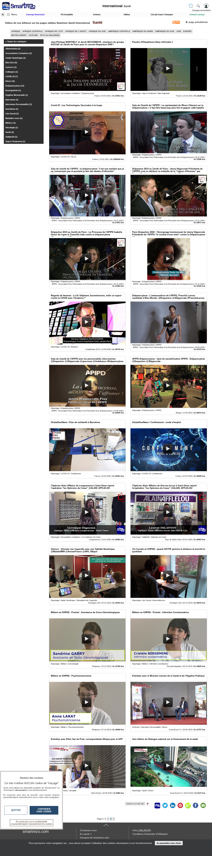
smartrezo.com (36, 831)
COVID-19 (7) (11, 76)
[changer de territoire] (190, 5)
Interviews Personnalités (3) (18, 104)
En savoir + (86, 834)
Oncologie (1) (11, 127)
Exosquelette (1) (13, 90)
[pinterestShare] (180, 805)
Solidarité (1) (11, 137)
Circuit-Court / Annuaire (162, 14)
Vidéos (127, 14)
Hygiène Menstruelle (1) (16, 95)
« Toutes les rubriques (15, 41)
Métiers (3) (10, 123)
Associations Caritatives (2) (18, 53)
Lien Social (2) (12, 114)
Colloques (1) (11, 72)
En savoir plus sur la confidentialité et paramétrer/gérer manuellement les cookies (31, 823)
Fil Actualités (67, 14)
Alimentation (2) (12, 49)
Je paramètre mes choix (169, 843)
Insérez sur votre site (135, 804)
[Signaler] (149, 805)
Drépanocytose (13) (14, 86)
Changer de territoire (201, 10)
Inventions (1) (11, 109)
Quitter (16, 810)
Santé (96, 22)
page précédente (198, 22)
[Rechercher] (198, 5)
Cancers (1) (11, 67)
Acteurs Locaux (197, 14)
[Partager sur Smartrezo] (157, 805)
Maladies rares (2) (14, 118)
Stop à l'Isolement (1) (15, 141)
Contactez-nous (88, 830)
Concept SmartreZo (35, 14)
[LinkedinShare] (172, 805)
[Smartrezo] (22, 6)
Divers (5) (10, 81)
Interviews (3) (11, 100)
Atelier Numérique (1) (15, 58)
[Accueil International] (2, 14)
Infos (141, 830)
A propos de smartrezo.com (94, 837)
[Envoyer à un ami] (203, 805)
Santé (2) (9, 132)
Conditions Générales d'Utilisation (150, 834)
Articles (97, 14)
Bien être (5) (11, 62)
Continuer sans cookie (44, 810)
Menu (14, 14)
